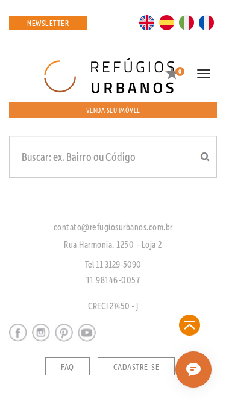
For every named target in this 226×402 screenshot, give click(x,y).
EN (147, 22)
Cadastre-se (136, 367)
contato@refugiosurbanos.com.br (113, 227)
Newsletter (48, 22)
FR (206, 22)
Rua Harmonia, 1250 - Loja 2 (113, 244)
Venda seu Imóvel (113, 110)
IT (187, 22)
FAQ (67, 367)
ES (167, 22)
